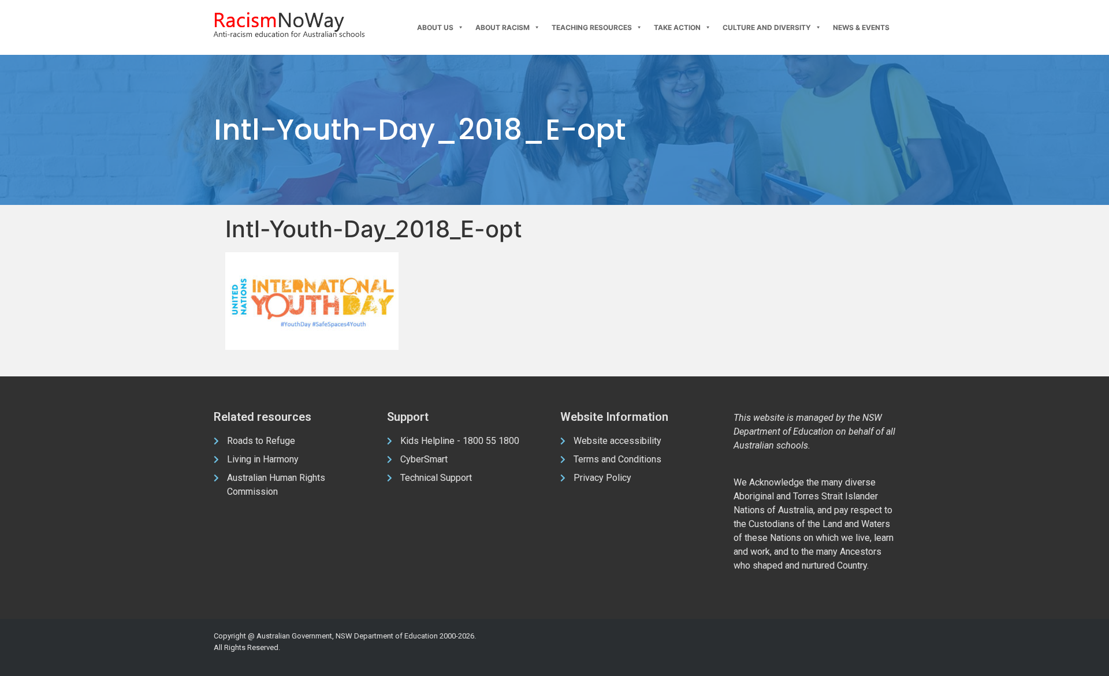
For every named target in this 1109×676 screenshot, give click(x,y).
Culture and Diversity (767, 27)
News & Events (861, 27)
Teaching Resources (592, 27)
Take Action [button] (677, 27)
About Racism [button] (502, 27)
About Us (435, 27)
